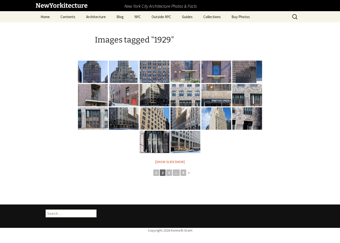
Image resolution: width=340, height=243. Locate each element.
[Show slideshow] (170, 162)
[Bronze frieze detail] (216, 95)
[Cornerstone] (247, 72)
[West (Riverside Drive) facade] (93, 72)
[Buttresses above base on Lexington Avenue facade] (185, 118)
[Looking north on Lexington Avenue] (124, 118)
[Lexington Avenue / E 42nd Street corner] (155, 95)
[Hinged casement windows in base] (93, 118)
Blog (120, 16)
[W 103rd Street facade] (124, 95)
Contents (67, 16)
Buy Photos (240, 16)
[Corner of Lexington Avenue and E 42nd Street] (216, 118)
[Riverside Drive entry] (185, 72)
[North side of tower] (155, 118)
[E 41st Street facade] (185, 142)
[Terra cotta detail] (185, 95)
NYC (137, 16)
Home (45, 16)
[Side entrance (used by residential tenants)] (93, 95)
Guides (187, 16)
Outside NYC (161, 16)
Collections (212, 16)
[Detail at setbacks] (124, 72)
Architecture (96, 16)
